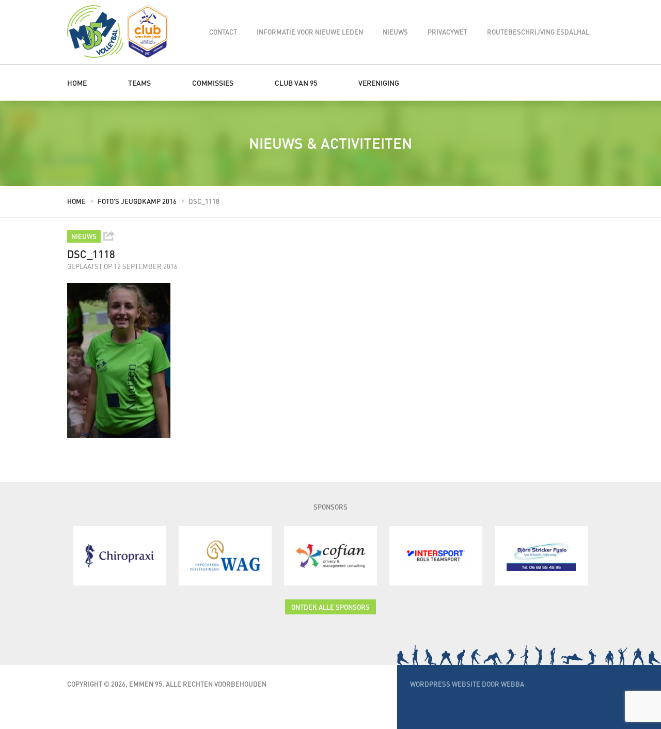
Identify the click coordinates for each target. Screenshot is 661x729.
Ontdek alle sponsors (330, 607)
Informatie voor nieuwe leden (310, 31)
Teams (139, 82)
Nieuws (395, 31)
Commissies (212, 82)
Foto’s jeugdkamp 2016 (137, 201)
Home (77, 82)
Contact (223, 31)
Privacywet (447, 31)
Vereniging (378, 82)
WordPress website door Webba (467, 683)
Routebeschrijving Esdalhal (538, 31)
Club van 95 (296, 82)
